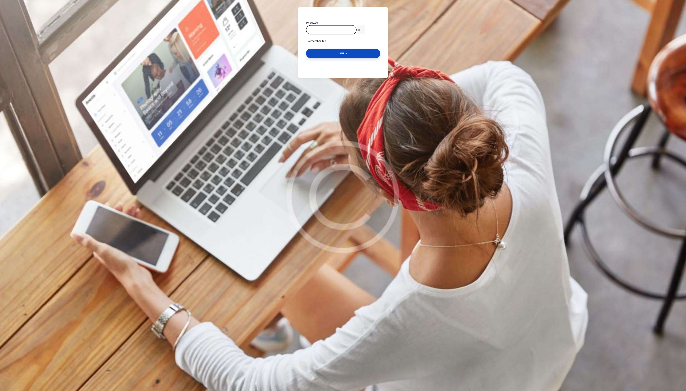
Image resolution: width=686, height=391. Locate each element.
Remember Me (316, 41)
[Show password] (361, 29)
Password (312, 23)
